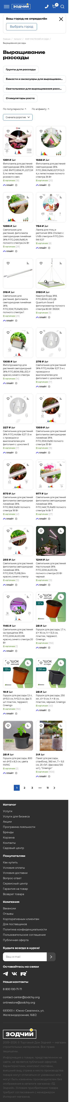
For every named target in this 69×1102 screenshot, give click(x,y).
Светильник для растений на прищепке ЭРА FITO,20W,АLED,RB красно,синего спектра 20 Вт (18, 636)
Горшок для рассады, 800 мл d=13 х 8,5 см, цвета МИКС (17, 761)
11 (48, 787)
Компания (11, 901)
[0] (54, 6)
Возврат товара (13, 894)
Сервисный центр (15, 883)
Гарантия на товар (15, 888)
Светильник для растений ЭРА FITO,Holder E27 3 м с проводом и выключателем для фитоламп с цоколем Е (51, 372)
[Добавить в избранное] (8, 131)
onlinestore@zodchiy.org (19, 1002)
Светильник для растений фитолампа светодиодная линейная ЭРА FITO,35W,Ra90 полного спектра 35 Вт (51, 438)
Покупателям (14, 855)
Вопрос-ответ (12, 878)
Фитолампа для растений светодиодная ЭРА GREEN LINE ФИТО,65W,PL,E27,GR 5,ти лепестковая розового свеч (18, 170)
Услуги (7, 811)
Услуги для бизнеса (16, 816)
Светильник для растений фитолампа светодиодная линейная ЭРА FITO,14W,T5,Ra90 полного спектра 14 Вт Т (51, 504)
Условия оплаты (14, 867)
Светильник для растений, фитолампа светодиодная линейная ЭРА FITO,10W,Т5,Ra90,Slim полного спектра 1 (17, 304)
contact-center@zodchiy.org (21, 997)
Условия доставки (15, 873)
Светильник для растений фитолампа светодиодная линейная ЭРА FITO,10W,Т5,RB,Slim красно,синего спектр (18, 570)
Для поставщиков (15, 924)
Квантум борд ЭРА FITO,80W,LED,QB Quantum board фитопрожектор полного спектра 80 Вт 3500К (50, 302)
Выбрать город (21, 26)
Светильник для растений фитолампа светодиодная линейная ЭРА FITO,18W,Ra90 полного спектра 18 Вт (18, 504)
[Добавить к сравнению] (28, 131)
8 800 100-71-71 (12, 989)
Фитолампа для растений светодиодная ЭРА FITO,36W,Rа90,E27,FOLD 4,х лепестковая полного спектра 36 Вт (50, 170)
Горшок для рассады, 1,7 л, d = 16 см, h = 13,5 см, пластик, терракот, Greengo (51, 634)
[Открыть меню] (6, 6)
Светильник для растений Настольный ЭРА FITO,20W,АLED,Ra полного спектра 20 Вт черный (51, 570)
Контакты (9, 843)
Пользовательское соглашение (24, 934)
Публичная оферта (16, 940)
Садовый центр (13, 848)
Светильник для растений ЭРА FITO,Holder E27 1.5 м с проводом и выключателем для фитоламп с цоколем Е (18, 438)
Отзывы (8, 913)
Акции (7, 821)
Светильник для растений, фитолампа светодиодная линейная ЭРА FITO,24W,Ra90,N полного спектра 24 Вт (17, 236)
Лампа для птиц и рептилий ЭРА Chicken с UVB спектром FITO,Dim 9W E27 (50, 234)
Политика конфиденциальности (25, 929)
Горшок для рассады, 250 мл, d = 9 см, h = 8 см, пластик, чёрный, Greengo (51, 698)
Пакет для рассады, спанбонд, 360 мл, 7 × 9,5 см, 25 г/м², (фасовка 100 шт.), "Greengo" (50, 763)
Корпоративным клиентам (21, 919)
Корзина (9, 837)
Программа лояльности (19, 827)
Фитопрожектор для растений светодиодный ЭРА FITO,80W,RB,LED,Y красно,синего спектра (17, 370)
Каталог (9, 804)
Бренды (8, 832)
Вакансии (9, 908)
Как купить (10, 862)
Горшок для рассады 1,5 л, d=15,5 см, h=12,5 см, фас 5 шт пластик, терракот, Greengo (17, 700)
